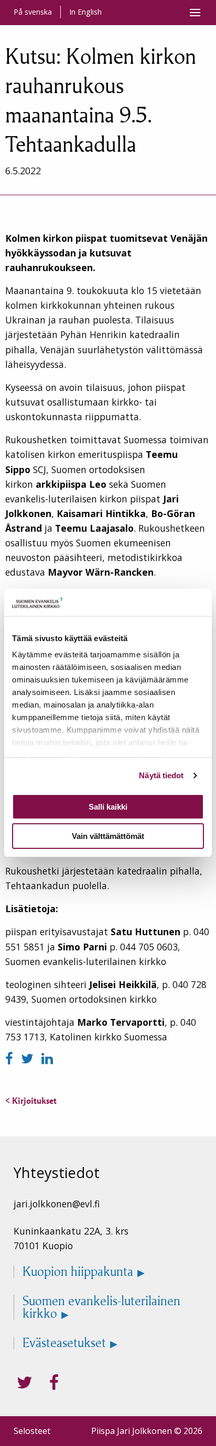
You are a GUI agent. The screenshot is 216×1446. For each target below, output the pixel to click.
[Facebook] (11, 1058)
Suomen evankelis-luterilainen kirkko (101, 1307)
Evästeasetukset (64, 1343)
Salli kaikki (108, 806)
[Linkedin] (47, 1058)
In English (85, 11)
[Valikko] (195, 12)
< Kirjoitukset (31, 1100)
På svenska (33, 11)
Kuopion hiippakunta (78, 1271)
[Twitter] (29, 1058)
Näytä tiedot (161, 775)
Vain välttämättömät (108, 836)
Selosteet (32, 1431)
